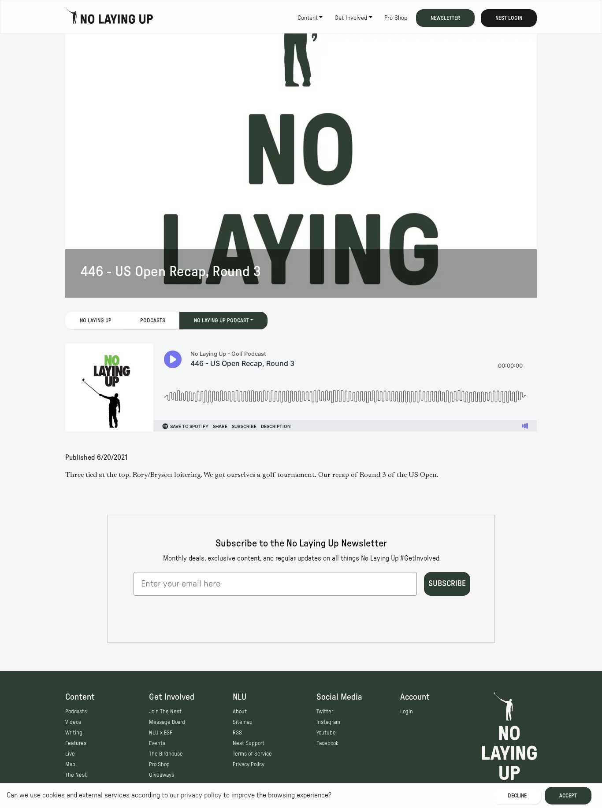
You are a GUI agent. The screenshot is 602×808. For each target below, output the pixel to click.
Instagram (328, 722)
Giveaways (161, 775)
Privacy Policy (248, 764)
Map (70, 764)
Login (406, 711)
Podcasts (152, 320)
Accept (568, 795)
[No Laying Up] (109, 18)
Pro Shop (395, 18)
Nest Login (508, 18)
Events (157, 743)
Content (307, 18)
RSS (237, 732)
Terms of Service (252, 753)
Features (75, 743)
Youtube (326, 732)
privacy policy (201, 795)
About (240, 711)
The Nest (76, 775)
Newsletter (445, 18)
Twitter (324, 711)
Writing (73, 732)
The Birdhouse (166, 753)
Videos (73, 722)
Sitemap (243, 722)
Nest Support (248, 743)
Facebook (327, 743)
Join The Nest (165, 711)
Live (70, 753)
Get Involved (350, 18)
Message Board (167, 722)
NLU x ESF (160, 732)
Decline (517, 795)
